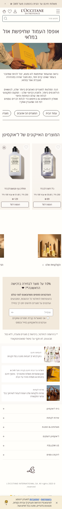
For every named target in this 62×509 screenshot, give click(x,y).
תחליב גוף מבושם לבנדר (15, 189)
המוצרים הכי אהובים (27, 113)
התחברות (34, 499)
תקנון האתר (54, 461)
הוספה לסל (47, 204)
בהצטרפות (46, 499)
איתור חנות (54, 468)
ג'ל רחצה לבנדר (47, 189)
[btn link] (34, 246)
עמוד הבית (51, 113)
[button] (58, 11)
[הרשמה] (12, 312)
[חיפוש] (5, 18)
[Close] (5, 4)
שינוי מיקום (54, 471)
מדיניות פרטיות (53, 465)
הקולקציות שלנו (53, 264)
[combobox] (32, 18)
